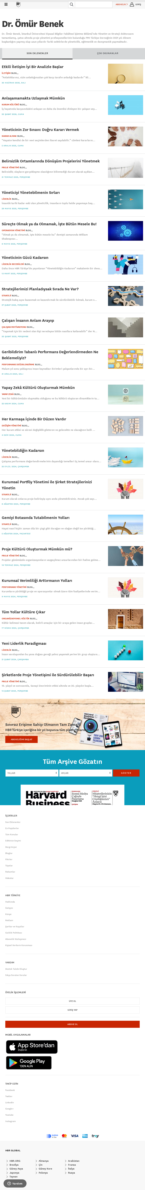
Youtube (9, 1114)
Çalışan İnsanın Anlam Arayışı (28, 320)
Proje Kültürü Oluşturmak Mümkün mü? (37, 548)
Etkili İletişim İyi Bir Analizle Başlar (32, 66)
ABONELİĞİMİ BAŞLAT (21, 739)
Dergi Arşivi (11, 847)
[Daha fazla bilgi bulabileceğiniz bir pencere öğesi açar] (15, 1183)
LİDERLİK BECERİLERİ (13, 264)
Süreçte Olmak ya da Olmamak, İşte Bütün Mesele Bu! (49, 223)
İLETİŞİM (6, 73)
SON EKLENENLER (37, 53)
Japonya (14, 1172)
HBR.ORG (14, 1160)
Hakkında (10, 901)
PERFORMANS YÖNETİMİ (14, 587)
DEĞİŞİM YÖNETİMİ (11, 425)
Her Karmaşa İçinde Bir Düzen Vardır (34, 418)
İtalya (70, 1168)
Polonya (43, 1172)
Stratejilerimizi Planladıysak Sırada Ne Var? (40, 288)
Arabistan (73, 1160)
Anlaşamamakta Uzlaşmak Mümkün (33, 98)
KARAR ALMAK (9, 136)
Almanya (43, 1160)
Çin (40, 1164)
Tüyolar (9, 865)
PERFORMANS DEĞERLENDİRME (18, 364)
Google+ (9, 1108)
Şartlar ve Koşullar (14, 926)
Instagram (10, 1121)
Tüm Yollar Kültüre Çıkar (23, 611)
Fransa (71, 1164)
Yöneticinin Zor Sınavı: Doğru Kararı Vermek (40, 129)
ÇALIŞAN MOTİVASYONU (14, 327)
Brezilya (14, 1164)
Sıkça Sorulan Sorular (16, 975)
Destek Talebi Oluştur (16, 969)
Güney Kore (45, 1168)
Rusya (71, 1172)
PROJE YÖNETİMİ (10, 167)
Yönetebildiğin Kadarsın (23, 450)
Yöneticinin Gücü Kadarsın (25, 257)
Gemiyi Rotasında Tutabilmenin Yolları (35, 517)
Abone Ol (72, 1024)
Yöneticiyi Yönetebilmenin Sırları (31, 192)
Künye (8, 914)
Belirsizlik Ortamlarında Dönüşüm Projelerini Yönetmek (51, 160)
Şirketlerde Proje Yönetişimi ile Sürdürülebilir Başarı (48, 674)
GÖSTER (126, 773)
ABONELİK (121, 4)
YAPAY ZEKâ (8, 394)
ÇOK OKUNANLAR (107, 53)
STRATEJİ (6, 295)
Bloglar (9, 853)
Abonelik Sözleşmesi (15, 939)
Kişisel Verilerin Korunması (18, 945)
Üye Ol (72, 1001)
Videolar (9, 878)
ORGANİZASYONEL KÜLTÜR (15, 618)
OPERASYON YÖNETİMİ (13, 230)
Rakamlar (10, 871)
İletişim (9, 908)
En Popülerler (12, 828)
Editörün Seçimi (13, 840)
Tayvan (13, 1176)
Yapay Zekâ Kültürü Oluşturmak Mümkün (38, 387)
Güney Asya (16, 1168)
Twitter (8, 1096)
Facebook (10, 1090)
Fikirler (8, 859)
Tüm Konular (11, 834)
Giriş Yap (72, 1010)
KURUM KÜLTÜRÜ (10, 104)
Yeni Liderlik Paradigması (24, 643)
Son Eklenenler (13, 822)
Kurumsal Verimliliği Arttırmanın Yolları (37, 580)
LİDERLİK (6, 199)
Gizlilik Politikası (13, 932)
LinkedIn (9, 1102)
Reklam (9, 920)
